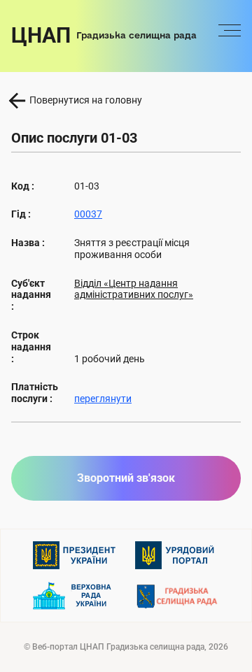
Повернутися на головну (85, 100)
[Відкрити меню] (229, 35)
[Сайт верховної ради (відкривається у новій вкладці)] (75, 596)
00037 (88, 214)
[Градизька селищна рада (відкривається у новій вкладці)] (177, 596)
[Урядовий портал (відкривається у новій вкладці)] (177, 555)
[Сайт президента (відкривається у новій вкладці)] (75, 555)
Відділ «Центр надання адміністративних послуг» (133, 289)
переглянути (103, 398)
